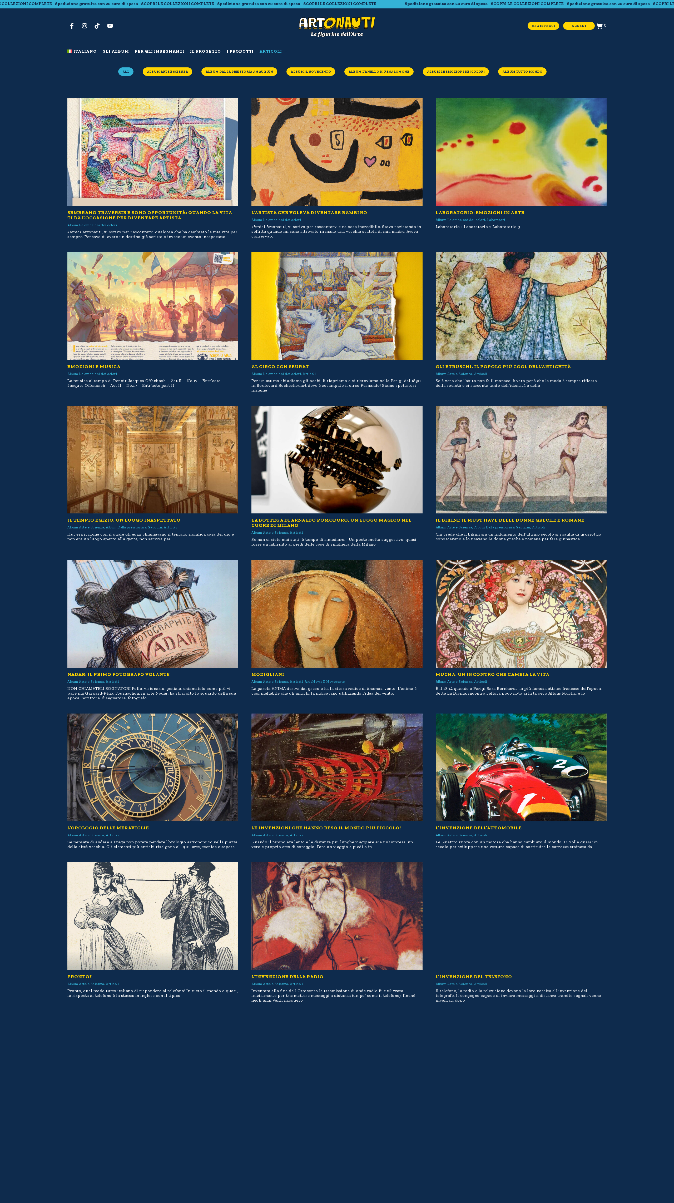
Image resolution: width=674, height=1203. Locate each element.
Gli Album (115, 51)
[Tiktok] (99, 25)
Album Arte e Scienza (167, 71)
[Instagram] (86, 25)
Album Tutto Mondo (522, 71)
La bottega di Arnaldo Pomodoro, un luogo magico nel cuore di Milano (331, 522)
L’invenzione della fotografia (111, 1130)
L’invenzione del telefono (474, 976)
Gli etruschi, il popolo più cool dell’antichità (503, 366)
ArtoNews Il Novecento (325, 681)
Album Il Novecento (311, 71)
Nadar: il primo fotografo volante (118, 674)
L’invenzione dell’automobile (479, 828)
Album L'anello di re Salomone (379, 71)
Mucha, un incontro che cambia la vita (492, 674)
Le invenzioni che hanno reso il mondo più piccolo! (326, 828)
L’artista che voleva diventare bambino (309, 212)
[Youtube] (112, 25)
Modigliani (267, 674)
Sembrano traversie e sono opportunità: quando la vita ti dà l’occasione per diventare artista (149, 215)
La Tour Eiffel (456, 1130)
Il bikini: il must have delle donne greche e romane (510, 520)
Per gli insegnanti (159, 51)
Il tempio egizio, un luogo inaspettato (124, 520)
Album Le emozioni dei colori (456, 71)
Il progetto (205, 51)
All (125, 71)
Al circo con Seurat (280, 366)
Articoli (270, 51)
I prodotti (240, 51)
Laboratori (496, 219)
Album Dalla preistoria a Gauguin (239, 71)
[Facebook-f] (73, 25)
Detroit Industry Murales (290, 1130)
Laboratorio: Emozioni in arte (480, 212)
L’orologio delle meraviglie (108, 828)
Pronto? (79, 976)
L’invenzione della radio (287, 976)
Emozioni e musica (94, 366)
